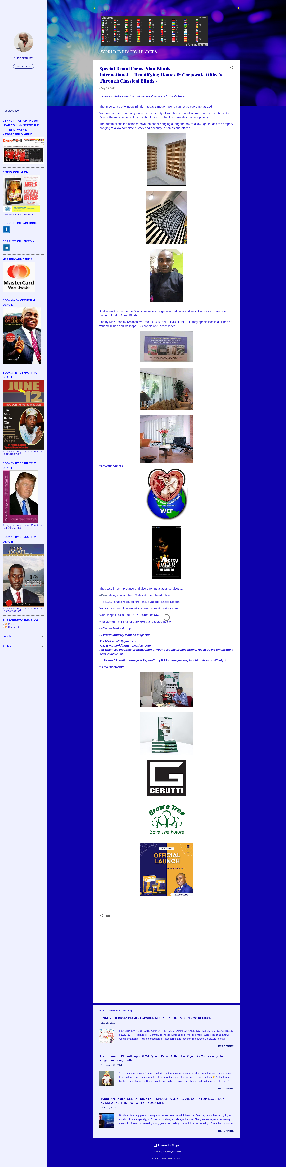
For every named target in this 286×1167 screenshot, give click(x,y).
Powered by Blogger (168, 1145)
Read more (226, 1046)
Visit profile (23, 66)
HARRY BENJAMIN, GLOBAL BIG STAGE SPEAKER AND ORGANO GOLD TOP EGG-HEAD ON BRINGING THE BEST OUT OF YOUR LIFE (161, 1101)
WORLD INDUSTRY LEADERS (129, 51)
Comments (13, 627)
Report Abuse (11, 110)
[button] (232, 68)
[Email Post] (108, 917)
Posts (10, 624)
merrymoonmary (174, 1152)
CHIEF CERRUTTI (23, 58)
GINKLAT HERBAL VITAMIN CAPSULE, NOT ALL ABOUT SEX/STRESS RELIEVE (155, 1018)
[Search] (238, 9)
